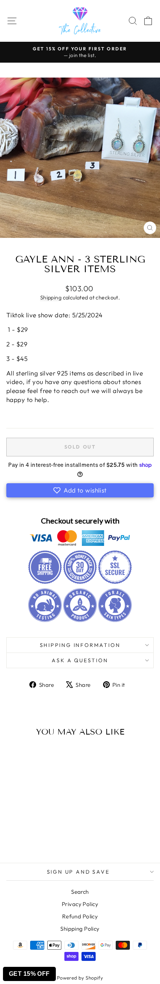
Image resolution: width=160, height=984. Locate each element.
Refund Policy (80, 916)
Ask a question (80, 660)
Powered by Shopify (80, 978)
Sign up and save (78, 871)
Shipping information (80, 645)
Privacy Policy (80, 904)
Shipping (50, 297)
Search (80, 891)
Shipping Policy (79, 928)
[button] (80, 490)
